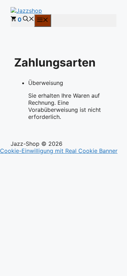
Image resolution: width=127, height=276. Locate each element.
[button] (28, 19)
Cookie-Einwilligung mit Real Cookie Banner (58, 150)
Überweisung (45, 82)
